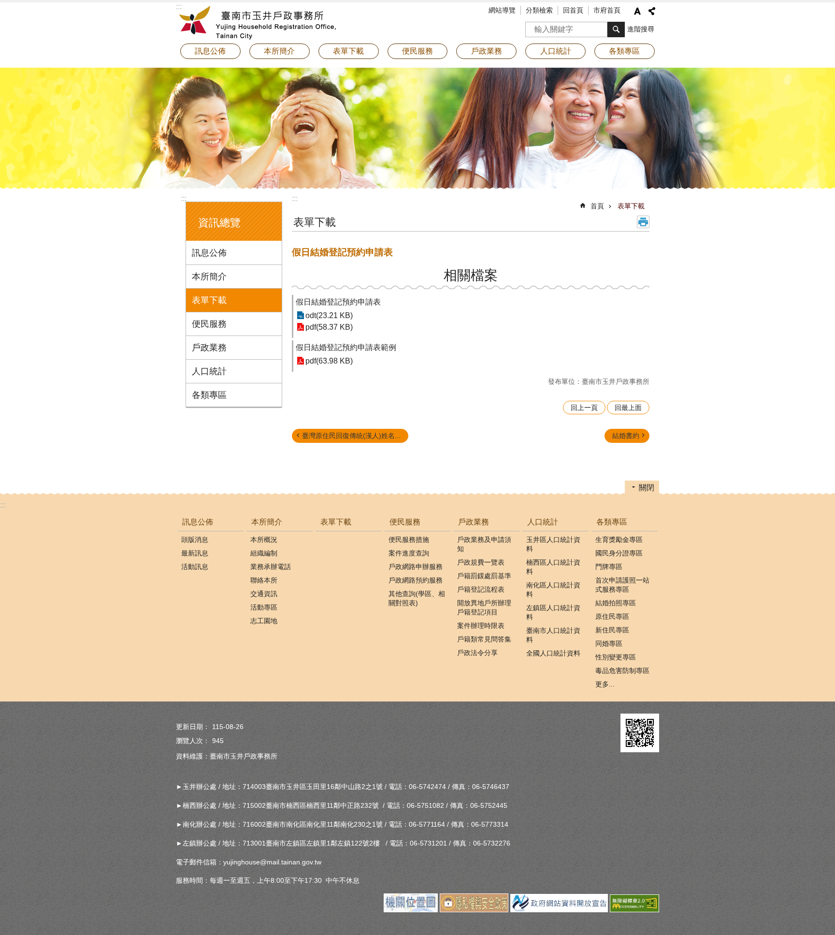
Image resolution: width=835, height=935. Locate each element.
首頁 (597, 206)
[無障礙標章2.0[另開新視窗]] (634, 910)
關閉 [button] (646, 487)
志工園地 (263, 621)
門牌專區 (608, 566)
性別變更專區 (615, 657)
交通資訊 (263, 594)
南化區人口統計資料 (553, 589)
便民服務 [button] (417, 51)
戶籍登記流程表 (480, 589)
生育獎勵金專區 (619, 539)
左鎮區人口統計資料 (553, 612)
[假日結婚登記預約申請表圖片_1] (639, 733)
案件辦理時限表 (480, 625)
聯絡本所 (263, 580)
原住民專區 (612, 616)
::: (184, 198)
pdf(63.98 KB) (329, 361)
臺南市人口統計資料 (553, 635)
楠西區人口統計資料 (553, 566)
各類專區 (209, 395)
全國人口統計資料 (553, 653)
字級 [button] (637, 11)
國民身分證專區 (619, 553)
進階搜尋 (640, 29)
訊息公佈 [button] (210, 51)
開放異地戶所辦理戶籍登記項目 (484, 607)
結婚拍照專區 (615, 603)
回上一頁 (584, 407)
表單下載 (348, 51)
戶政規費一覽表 (480, 562)
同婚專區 (608, 643)
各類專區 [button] (624, 51)
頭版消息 (194, 539)
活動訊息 (194, 566)
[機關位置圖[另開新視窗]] (411, 910)
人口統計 (209, 371)
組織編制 (263, 553)
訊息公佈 (209, 253)
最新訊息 (194, 553)
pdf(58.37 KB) (329, 327)
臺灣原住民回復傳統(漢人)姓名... (351, 435)
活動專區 (263, 607)
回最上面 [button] (628, 407)
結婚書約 (625, 435)
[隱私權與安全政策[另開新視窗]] (474, 910)
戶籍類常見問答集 (484, 639)
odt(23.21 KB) (329, 315)
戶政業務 (209, 347)
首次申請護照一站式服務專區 (622, 584)
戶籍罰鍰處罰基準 (484, 576)
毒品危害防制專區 (622, 670)
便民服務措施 (409, 539)
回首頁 (573, 10)
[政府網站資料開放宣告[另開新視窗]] (559, 910)
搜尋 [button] (616, 29)
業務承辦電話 (270, 566)
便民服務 (209, 324)
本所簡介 (209, 276)
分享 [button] (652, 11)
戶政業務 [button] (486, 51)
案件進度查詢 (409, 553)
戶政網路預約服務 (416, 580)
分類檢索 (539, 10)
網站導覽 (502, 10)
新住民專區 (612, 630)
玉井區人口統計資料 (553, 544)
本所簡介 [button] (279, 51)
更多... (605, 684)
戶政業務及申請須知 (484, 544)
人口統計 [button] (555, 51)
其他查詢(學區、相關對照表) (417, 598)
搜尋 (533, 26)
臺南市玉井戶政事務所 (260, 21)
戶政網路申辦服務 (416, 566)
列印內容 (643, 222)
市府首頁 (606, 10)
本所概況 (263, 539)
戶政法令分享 (477, 653)
